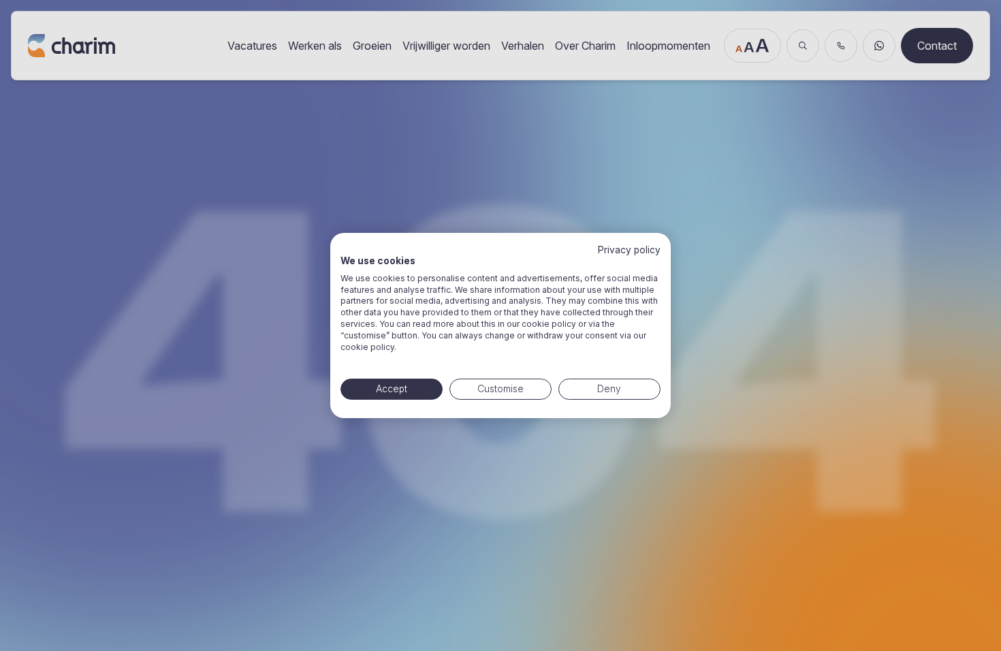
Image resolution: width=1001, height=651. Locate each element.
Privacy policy (629, 249)
